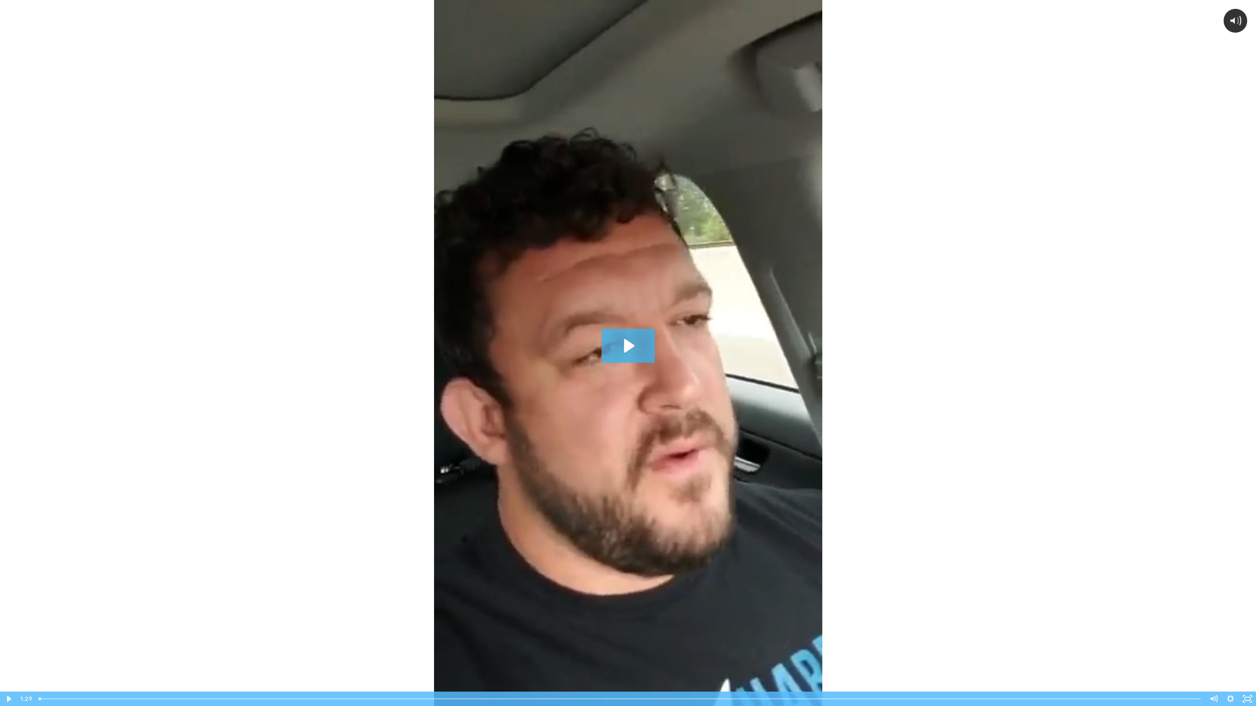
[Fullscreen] (1247, 699)
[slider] (620, 699)
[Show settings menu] (1230, 699)
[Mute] (1213, 699)
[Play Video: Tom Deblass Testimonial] (628, 346)
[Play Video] (8, 699)
